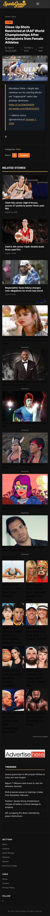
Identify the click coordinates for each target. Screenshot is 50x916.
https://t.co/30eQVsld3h (21, 104)
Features (6, 857)
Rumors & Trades (9, 866)
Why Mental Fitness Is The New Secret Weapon (11, 590)
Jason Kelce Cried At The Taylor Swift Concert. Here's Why (36, 678)
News (4, 844)
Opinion (5, 861)
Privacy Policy (8, 888)
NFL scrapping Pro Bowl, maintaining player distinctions (22, 814)
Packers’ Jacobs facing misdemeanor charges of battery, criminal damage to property (23, 804)
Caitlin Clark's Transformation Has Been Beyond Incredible (12, 678)
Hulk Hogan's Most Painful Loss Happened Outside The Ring (36, 592)
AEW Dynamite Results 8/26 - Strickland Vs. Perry (35, 718)
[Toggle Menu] (38, 4)
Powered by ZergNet (40, 737)
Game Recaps (8, 853)
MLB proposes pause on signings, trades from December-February (24, 793)
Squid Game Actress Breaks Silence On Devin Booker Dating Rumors (12, 635)
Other (13, 17)
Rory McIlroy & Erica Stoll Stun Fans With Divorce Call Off (36, 633)
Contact (5, 883)
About (4, 879)
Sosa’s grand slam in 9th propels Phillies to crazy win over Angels (25, 776)
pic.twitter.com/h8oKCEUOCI (24, 108)
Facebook (24, 155)
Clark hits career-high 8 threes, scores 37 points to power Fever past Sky (24, 205)
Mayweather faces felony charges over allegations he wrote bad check (24, 289)
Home (7, 17)
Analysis (5, 849)
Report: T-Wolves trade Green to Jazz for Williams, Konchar (24, 784)
